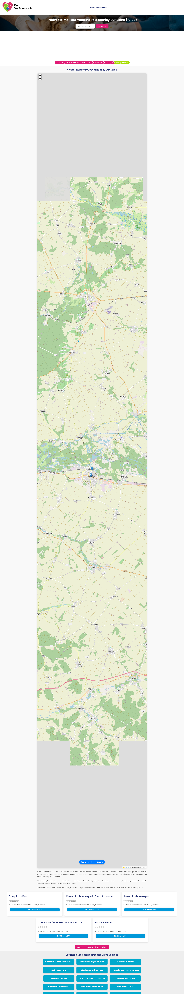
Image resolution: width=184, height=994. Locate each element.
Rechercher (102, 26)
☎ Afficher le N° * (35, 910)
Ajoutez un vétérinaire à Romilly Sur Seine (92, 947)
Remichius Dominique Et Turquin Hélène (89, 896)
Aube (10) (109, 63)
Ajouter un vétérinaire (98, 7)
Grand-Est (98, 63)
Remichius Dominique (136, 896)
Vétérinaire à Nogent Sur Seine (92, 962)
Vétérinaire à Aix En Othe (125, 978)
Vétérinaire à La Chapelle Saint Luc (125, 970)
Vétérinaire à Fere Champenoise (92, 978)
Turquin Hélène (18, 896)
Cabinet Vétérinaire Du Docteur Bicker (60, 922)
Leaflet (126, 867)
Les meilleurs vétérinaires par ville (78, 63)
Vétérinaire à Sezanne (125, 962)
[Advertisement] (92, 46)
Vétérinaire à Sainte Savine (58, 987)
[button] (92, 469)
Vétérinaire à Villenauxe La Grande (58, 962)
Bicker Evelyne (103, 922)
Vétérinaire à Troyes (125, 987)
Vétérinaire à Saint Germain (92, 987)
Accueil (60, 63)
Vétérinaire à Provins (59, 978)
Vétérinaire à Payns (59, 970)
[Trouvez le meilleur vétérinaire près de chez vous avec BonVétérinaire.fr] (18, 11)
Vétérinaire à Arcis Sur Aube (92, 970)
